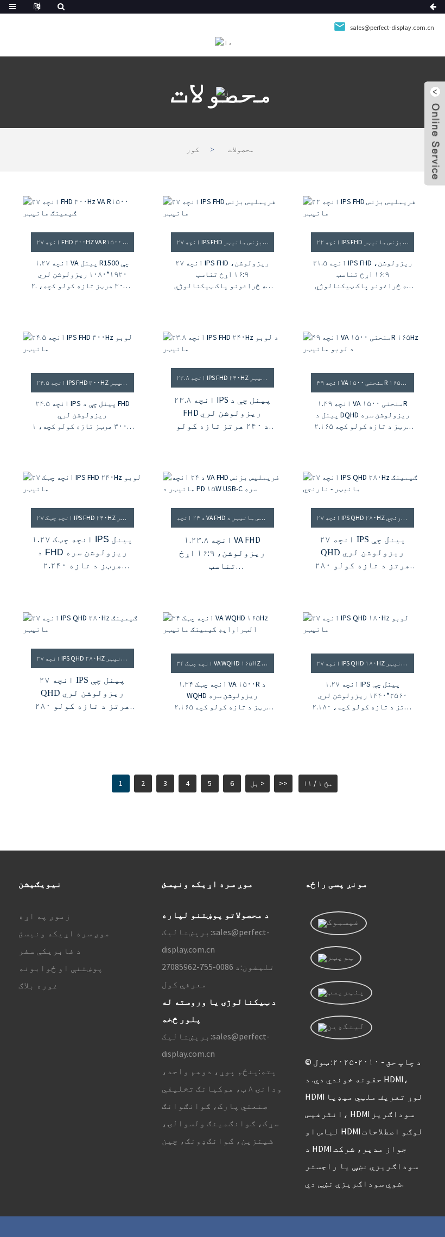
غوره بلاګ (38, 985)
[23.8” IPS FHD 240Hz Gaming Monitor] (222, 343)
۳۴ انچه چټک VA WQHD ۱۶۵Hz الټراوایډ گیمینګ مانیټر (225, 663)
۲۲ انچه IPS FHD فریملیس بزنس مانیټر (365, 242)
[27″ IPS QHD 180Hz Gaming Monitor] (362, 626)
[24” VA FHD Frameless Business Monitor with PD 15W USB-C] (222, 483)
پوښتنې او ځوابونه (60, 967)
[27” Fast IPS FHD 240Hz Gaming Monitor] (82, 483)
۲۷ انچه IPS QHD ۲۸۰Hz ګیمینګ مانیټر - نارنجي (365, 517)
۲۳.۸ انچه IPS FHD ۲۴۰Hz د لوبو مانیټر (225, 377)
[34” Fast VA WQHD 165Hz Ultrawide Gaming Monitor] (222, 626)
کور (192, 149)
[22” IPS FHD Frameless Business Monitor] (362, 207)
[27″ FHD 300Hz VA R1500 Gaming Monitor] (82, 207)
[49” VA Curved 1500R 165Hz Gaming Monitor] (362, 345)
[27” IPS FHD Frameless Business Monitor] (222, 207)
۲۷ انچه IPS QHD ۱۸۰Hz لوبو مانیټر (365, 663)
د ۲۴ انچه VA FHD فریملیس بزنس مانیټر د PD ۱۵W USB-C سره (225, 517)
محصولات (241, 149)
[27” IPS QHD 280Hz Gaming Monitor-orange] (362, 483)
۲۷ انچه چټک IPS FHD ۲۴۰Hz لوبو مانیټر (85, 517)
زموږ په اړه (44, 915)
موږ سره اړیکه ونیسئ (64, 933)
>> (283, 783)
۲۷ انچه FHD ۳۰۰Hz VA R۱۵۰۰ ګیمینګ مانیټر (85, 242)
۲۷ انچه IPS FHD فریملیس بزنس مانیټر (225, 242)
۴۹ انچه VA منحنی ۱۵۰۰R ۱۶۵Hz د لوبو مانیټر (365, 382)
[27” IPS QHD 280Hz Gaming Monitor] (82, 623)
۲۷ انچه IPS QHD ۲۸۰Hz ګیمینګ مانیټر (85, 658)
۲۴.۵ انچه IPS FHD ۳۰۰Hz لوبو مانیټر (85, 382)
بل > (257, 783)
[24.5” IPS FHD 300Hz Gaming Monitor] (82, 345)
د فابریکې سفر (49, 950)
